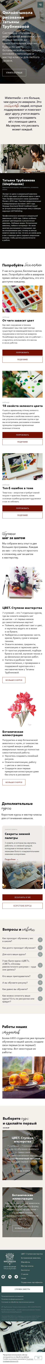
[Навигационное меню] (40, 5)
